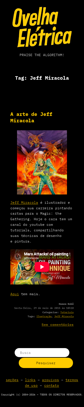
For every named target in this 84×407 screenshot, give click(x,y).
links (30, 379)
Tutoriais (67, 312)
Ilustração (43, 316)
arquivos (50, 379)
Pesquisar (45, 363)
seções (12, 379)
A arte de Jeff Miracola (31, 117)
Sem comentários (58, 324)
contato (51, 385)
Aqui (14, 294)
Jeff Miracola (24, 202)
